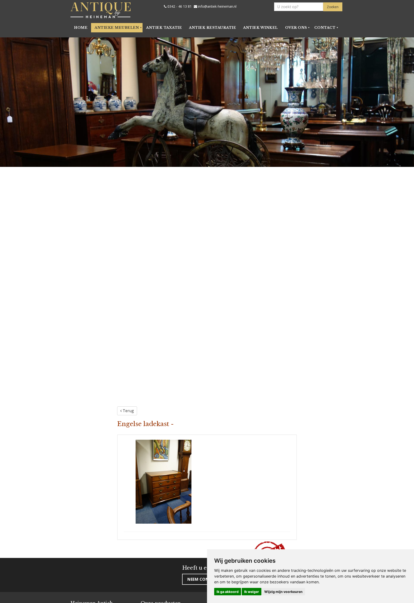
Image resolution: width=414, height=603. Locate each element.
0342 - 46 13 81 (179, 6)
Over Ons (296, 27)
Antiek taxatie (164, 27)
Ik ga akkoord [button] (228, 592)
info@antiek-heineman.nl (216, 6)
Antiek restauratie (212, 27)
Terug (128, 410)
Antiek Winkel (260, 27)
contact (325, 27)
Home (80, 27)
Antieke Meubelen (117, 27)
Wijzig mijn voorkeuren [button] (283, 592)
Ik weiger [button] (251, 592)
